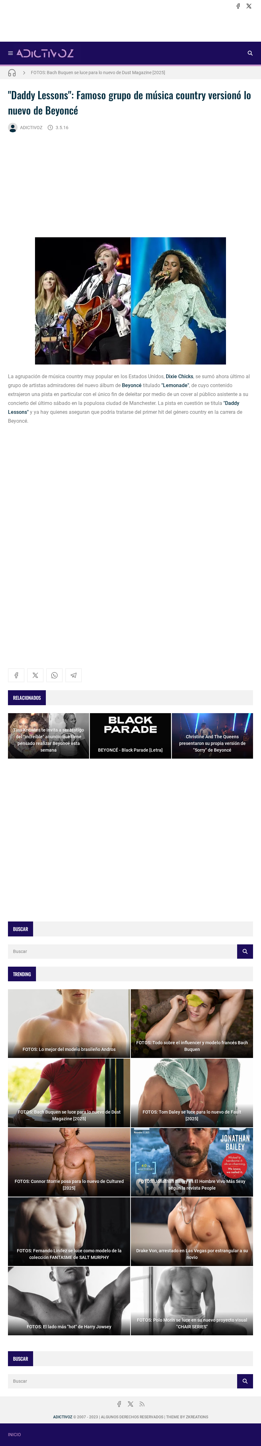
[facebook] (238, 6)
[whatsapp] (54, 675)
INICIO (14, 1434)
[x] (249, 6)
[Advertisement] (130, 25)
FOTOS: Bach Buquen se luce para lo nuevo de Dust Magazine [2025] (98, 72)
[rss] (142, 1404)
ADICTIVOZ (31, 127)
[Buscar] (250, 53)
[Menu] (10, 53)
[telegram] (73, 675)
